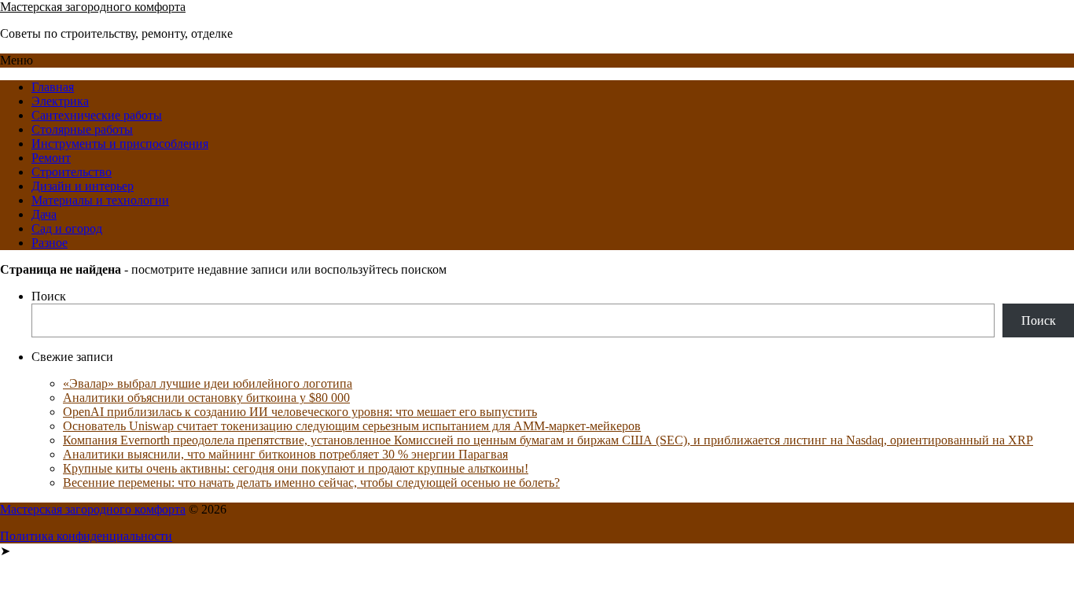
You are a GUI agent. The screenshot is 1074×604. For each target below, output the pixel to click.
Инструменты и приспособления (119, 143)
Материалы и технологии (100, 200)
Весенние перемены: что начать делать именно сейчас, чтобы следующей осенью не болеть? (311, 482)
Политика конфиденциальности (86, 536)
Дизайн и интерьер (82, 186)
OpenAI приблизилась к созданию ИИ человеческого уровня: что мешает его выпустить (300, 411)
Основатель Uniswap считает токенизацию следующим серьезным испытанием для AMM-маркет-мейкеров (352, 426)
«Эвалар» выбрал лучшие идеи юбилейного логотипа (207, 383)
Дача (44, 214)
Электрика (60, 101)
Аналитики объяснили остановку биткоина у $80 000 (206, 397)
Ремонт (51, 157)
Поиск (48, 296)
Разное (49, 242)
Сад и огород (66, 228)
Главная (52, 87)
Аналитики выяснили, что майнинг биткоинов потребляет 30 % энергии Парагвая (285, 454)
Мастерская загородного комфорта (93, 6)
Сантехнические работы (96, 115)
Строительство (71, 172)
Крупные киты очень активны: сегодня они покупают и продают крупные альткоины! (295, 468)
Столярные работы (82, 129)
